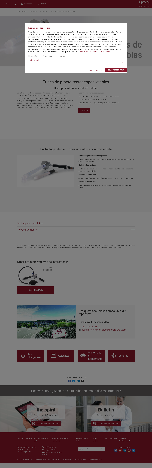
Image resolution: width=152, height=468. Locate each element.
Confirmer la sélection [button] (96, 70)
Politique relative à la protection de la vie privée (94, 52)
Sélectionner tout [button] (116, 70)
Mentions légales (34, 60)
